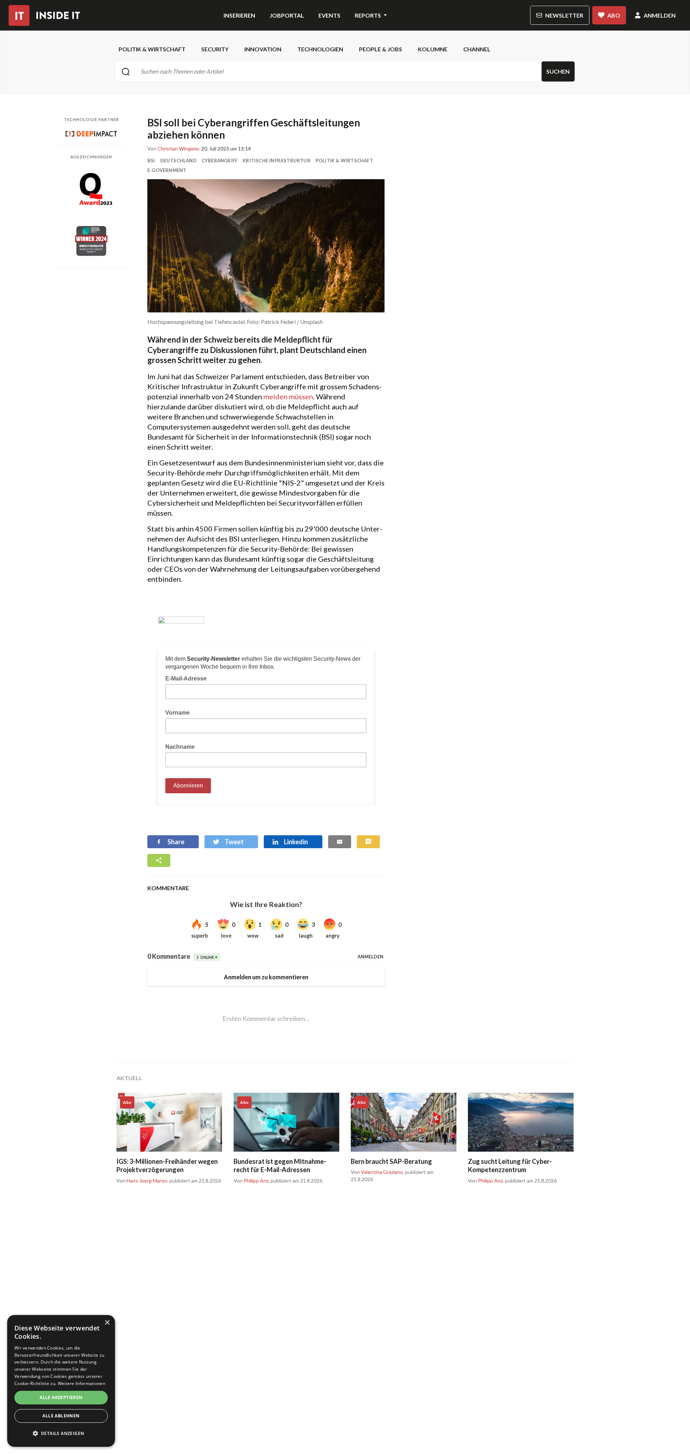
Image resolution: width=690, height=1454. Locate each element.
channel (477, 49)
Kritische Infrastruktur (276, 160)
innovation (262, 49)
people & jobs (380, 49)
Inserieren (239, 15)
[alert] (61, 1381)
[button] (61, 1433)
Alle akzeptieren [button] (61, 1397)
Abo (613, 15)
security (215, 49)
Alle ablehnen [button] (60, 1416)
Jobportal (287, 15)
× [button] (107, 1322)
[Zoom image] (266, 245)
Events (329, 15)
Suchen (558, 71)
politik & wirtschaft (152, 49)
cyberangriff (220, 160)
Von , (173, 149)
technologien (320, 49)
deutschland (178, 160)
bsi (151, 160)
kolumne (432, 49)
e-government (166, 170)
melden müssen (288, 396)
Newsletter (564, 15)
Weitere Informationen (81, 1383)
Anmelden (660, 15)
